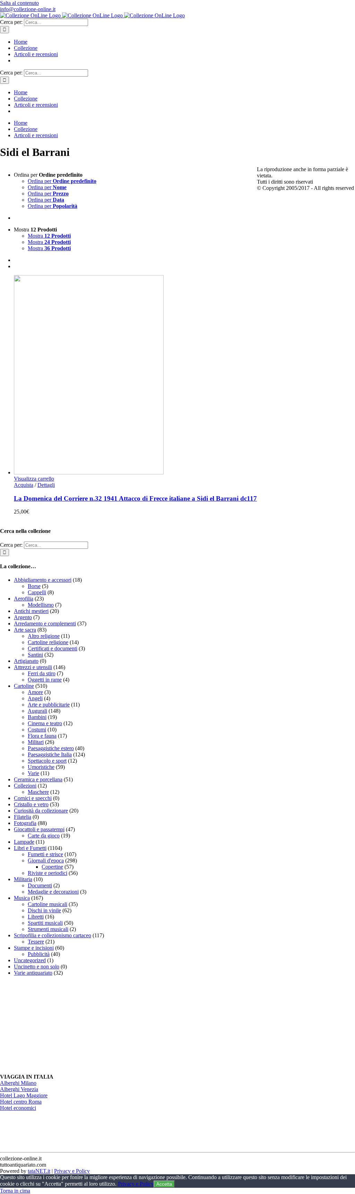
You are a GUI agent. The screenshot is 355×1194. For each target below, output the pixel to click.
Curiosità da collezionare (41, 811)
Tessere (36, 942)
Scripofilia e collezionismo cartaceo (52, 935)
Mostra (49, 236)
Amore (35, 692)
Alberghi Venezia (19, 1089)
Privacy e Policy (72, 1171)
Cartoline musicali (47, 904)
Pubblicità (39, 954)
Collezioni (25, 786)
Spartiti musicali (45, 923)
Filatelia (22, 817)
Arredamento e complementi (45, 623)
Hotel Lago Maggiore (23, 1095)
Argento (23, 617)
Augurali (37, 711)
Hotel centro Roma (21, 1102)
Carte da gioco (44, 836)
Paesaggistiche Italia (50, 754)
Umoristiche (41, 767)
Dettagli (46, 485)
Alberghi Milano (18, 1083)
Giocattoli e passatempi (39, 829)
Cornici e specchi (33, 798)
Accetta (164, 1184)
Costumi (37, 729)
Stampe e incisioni (34, 948)
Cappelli (37, 592)
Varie (33, 773)
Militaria (23, 879)
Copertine (52, 867)
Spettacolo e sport (47, 761)
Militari (36, 742)
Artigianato (26, 661)
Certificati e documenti (52, 648)
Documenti (40, 885)
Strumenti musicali (48, 929)
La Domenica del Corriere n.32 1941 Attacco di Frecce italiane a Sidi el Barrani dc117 (135, 498)
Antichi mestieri (31, 611)
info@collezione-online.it (27, 9)
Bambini (37, 717)
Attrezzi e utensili (33, 667)
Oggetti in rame (45, 680)
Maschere (38, 792)
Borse (34, 586)
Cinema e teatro (45, 723)
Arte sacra (25, 630)
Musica (22, 898)
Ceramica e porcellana (38, 779)
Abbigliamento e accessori (42, 580)
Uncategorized (30, 960)
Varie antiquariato (33, 973)
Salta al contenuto (19, 3)
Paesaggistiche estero (51, 748)
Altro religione (44, 636)
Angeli (35, 698)
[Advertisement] (52, 1025)
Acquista (23, 485)
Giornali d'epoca (46, 860)
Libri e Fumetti (30, 848)
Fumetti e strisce (45, 854)
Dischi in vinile (44, 910)
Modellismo (41, 605)
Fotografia (25, 823)
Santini (35, 655)
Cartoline (24, 686)
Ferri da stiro (41, 673)
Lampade (24, 842)
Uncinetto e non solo (36, 966)
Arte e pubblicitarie (49, 705)
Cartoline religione (48, 642)
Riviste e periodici (47, 873)
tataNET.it (39, 1171)
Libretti (36, 917)
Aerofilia (23, 599)
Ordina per (62, 181)
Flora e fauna (42, 736)
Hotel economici (18, 1108)
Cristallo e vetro (31, 804)
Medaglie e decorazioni (53, 892)
